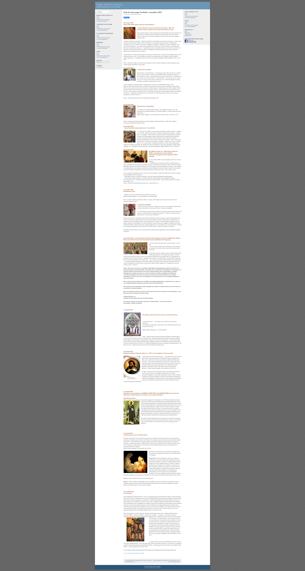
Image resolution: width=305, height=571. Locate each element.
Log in (186, 31)
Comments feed (188, 34)
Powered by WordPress (150, 567)
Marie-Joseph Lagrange (110, 5)
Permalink (142, 553)
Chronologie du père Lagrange (103, 19)
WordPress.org (188, 35)
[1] (139, 223)
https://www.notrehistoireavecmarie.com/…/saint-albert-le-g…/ (143, 183)
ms (128, 14)
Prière (98, 18)
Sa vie (98, 16)
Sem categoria (100, 67)
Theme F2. (158, 567)
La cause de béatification (102, 21)
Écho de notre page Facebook (134, 553)
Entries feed (187, 32)
